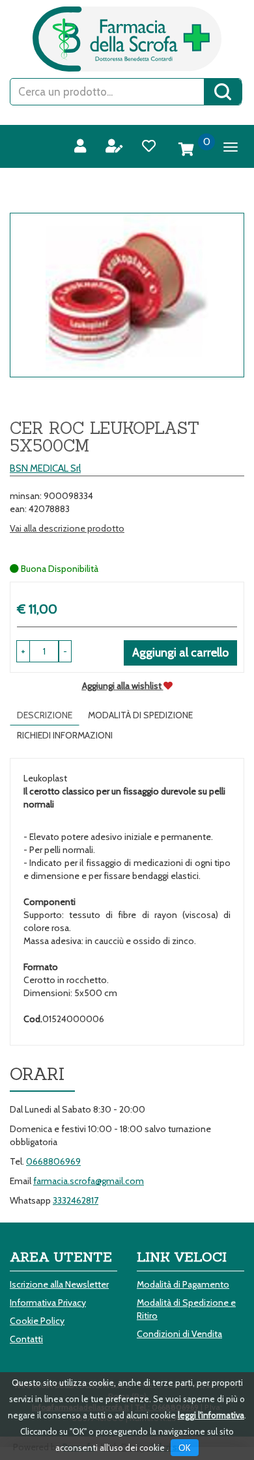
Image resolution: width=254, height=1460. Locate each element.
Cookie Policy (37, 1321)
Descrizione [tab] (44, 715)
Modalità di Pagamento (183, 1284)
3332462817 (75, 1200)
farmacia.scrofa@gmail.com (88, 1181)
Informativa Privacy (48, 1302)
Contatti (26, 1339)
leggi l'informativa (211, 1415)
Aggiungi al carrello (180, 652)
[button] (65, 651)
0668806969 (53, 1161)
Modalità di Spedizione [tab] (140, 715)
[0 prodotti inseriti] (186, 150)
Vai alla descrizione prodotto (67, 528)
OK (184, 1447)
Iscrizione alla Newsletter (59, 1284)
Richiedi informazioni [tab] (65, 735)
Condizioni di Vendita (179, 1334)
